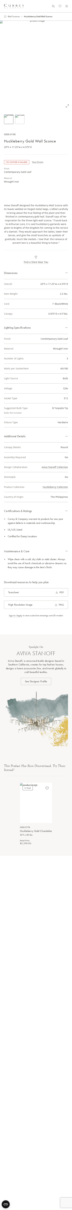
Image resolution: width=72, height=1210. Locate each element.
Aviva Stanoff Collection (55, 467)
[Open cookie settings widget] (6, 1204)
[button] (36, 66)
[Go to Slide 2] (19, 119)
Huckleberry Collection (55, 487)
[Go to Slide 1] (8, 119)
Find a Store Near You (36, 262)
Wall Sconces (14, 16)
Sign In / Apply (15, 615)
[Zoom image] (67, 106)
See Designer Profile (36, 681)
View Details (37, 162)
